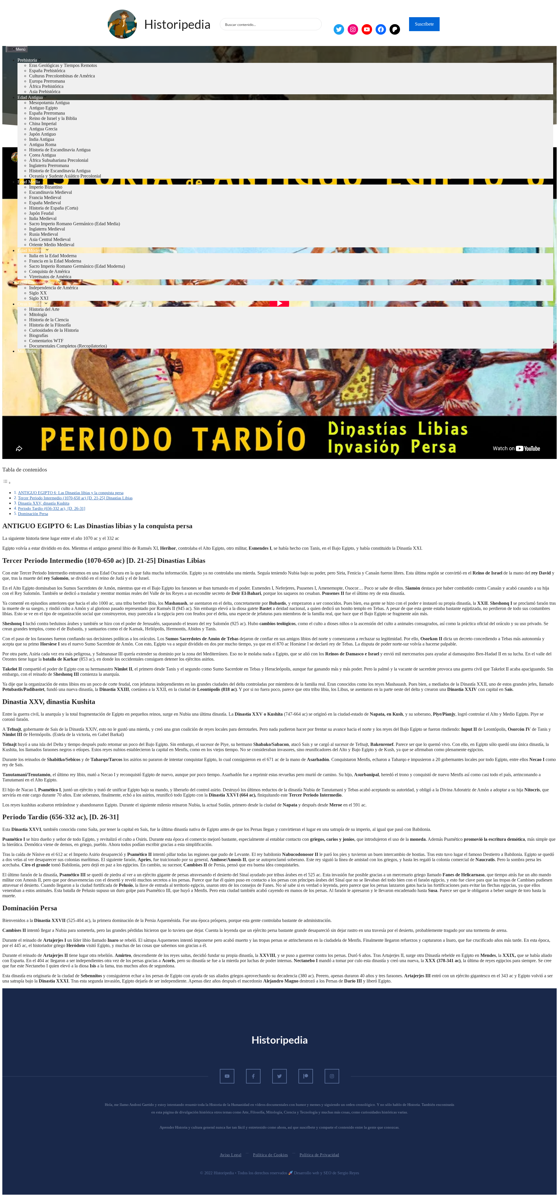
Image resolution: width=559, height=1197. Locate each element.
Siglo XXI (38, 298)
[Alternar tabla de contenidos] (6, 482)
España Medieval (45, 202)
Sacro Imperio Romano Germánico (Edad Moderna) (77, 266)
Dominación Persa (33, 513)
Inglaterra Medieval (47, 228)
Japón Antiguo (42, 134)
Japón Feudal (41, 213)
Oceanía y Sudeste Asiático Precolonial (65, 175)
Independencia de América (53, 287)
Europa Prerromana (47, 81)
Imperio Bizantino (45, 187)
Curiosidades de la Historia (54, 330)
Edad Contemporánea (37, 282)
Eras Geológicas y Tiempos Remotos (63, 65)
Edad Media (28, 181)
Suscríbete (424, 24)
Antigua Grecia (43, 128)
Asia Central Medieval (49, 239)
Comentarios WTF (46, 340)
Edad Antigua (30, 97)
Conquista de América (49, 271)
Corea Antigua (42, 154)
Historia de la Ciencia (49, 319)
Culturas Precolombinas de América (62, 75)
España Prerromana (47, 113)
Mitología (38, 314)
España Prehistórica (47, 70)
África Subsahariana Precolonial (58, 160)
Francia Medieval (45, 197)
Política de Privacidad (319, 1155)
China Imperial (42, 123)
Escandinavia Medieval (50, 192)
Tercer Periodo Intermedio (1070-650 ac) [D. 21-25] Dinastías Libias (75, 498)
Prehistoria (27, 60)
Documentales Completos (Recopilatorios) (68, 345)
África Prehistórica (46, 86)
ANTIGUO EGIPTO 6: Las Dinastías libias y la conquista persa (70, 492)
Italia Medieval (42, 218)
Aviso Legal (230, 1155)
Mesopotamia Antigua (49, 102)
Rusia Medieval (43, 234)
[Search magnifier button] (316, 24)
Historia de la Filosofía (50, 324)
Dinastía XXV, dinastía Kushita (43, 503)
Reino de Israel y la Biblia (53, 118)
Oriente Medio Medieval (51, 244)
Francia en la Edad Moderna (55, 260)
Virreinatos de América (50, 276)
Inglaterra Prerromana (49, 165)
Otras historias (30, 304)
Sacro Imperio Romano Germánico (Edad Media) (74, 223)
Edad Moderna (31, 250)
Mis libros (26, 351)
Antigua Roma (42, 144)
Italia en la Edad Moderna (53, 255)
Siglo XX (38, 292)
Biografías (38, 335)
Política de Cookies (270, 1155)
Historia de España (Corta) (53, 207)
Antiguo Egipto (43, 107)
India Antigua (41, 139)
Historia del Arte (44, 309)
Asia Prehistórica (44, 91)
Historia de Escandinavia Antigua (60, 149)
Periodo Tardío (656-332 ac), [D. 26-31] (51, 508)
